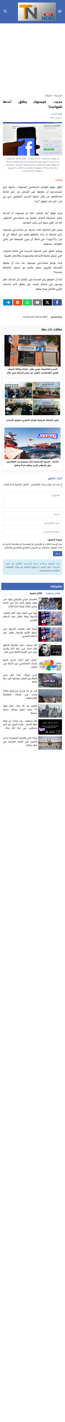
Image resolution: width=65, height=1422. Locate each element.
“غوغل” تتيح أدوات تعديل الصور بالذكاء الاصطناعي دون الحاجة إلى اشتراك (20, 663)
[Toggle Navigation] (60, 12)
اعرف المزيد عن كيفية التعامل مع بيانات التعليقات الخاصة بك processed (32, 569)
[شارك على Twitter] (47, 302)
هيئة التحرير (57, 114)
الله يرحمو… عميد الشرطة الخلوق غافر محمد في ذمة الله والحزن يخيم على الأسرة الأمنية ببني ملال (20, 648)
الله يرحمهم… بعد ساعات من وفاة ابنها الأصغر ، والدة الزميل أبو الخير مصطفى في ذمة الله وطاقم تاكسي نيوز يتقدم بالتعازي (20, 726)
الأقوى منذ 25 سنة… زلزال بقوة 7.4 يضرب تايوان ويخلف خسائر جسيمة (20, 709)
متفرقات (48, 95)
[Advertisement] (32, 57)
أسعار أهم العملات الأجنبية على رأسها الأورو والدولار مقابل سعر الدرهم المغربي (20, 632)
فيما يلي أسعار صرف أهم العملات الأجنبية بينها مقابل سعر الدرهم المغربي (20, 616)
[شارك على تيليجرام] (8, 302)
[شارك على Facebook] (57, 302)
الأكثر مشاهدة (52, 593)
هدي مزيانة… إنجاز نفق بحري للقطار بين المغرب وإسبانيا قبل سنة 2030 (20, 678)
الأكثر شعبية (36, 593)
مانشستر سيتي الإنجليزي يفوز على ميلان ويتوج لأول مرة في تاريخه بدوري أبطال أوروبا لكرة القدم (20, 603)
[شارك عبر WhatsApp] (27, 302)
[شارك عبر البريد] (37, 302)
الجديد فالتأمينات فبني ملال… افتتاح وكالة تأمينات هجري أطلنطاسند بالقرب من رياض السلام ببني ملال (32, 371)
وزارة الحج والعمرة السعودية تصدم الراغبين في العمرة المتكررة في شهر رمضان (20, 741)
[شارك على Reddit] (18, 302)
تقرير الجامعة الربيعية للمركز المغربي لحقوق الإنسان (32, 420)
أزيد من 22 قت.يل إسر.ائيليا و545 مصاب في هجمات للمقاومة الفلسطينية (20, 694)
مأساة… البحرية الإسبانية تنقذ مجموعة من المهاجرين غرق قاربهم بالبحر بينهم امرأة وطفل (32, 463)
